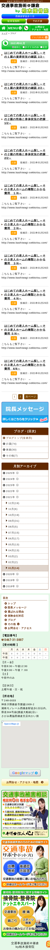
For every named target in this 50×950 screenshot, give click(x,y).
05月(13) (13, 544)
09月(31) (13, 520)
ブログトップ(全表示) (19, 438)
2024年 (10, 479)
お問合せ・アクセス (20, 628)
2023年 (10, 485)
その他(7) (12, 455)
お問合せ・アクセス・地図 (22, 782)
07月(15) (13, 532)
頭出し (17, 47)
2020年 (10, 574)
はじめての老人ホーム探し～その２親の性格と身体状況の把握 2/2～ (26, 154)
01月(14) (13, 568)
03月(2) (13, 556)
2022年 (10, 491)
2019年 (10, 580)
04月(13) (13, 550)
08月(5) (13, 526)
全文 (44, 47)
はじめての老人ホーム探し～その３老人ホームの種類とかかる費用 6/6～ (25, 364)
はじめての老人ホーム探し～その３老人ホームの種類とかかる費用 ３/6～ (25, 259)
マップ (23, 773)
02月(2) (13, 562)
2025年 (10, 473)
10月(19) (13, 515)
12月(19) (13, 503)
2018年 (10, 586)
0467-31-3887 (13, 640)
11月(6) (13, 509)
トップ (4, 33)
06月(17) (13, 538)
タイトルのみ (32, 47)
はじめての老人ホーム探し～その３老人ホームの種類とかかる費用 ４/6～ (25, 294)
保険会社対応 (16, 615)
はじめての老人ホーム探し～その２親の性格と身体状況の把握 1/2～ (26, 119)
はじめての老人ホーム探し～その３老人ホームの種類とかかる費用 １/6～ (25, 189)
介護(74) (11, 443)
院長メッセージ (17, 607)
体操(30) (11, 449)
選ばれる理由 (16, 611)
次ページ (31, 396)
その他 (12, 624)
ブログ (12, 620)
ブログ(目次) (37, 37)
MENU (13, 28)
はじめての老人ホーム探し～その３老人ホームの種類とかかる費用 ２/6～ (25, 224)
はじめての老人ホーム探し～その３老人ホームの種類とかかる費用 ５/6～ (25, 329)
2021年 (10, 497)
